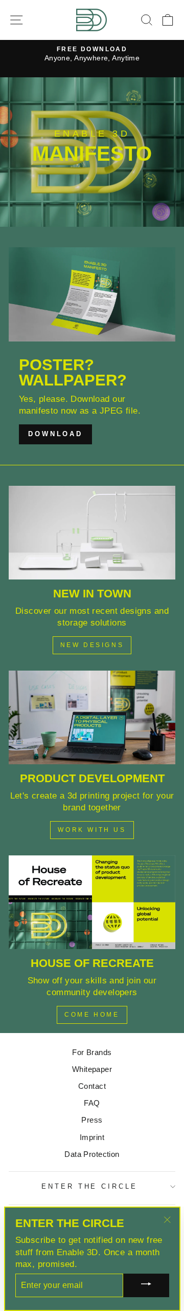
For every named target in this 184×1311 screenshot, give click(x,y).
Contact (92, 1086)
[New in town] (92, 532)
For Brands (91, 1052)
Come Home (91, 1014)
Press (91, 1119)
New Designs (92, 645)
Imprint (92, 1137)
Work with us (92, 829)
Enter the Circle (89, 1186)
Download (55, 434)
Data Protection (91, 1154)
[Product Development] (92, 717)
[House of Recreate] (92, 902)
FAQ (92, 1103)
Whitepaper (92, 1069)
